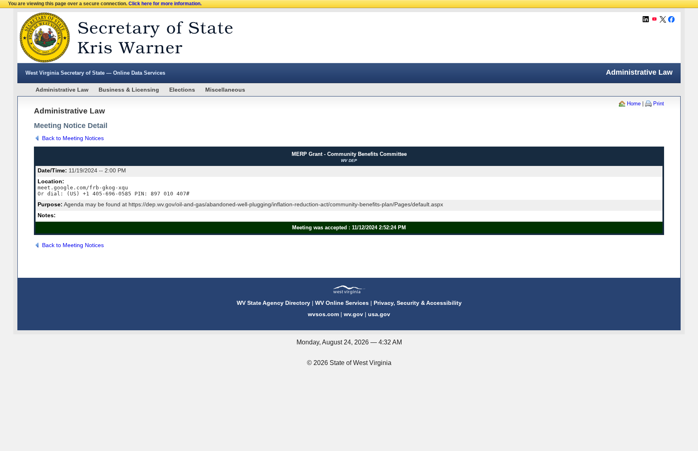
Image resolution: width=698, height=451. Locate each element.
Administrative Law (62, 89)
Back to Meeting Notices (73, 138)
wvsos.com (323, 314)
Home (634, 104)
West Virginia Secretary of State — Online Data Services (95, 73)
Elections (182, 89)
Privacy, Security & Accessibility (418, 303)
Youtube (654, 19)
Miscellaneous (225, 89)
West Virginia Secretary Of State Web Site (121, 37)
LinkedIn (646, 19)
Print (658, 104)
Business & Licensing (129, 89)
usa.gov (379, 314)
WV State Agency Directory (273, 303)
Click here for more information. (165, 3)
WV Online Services (342, 303)
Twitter (663, 19)
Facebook (671, 19)
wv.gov (353, 314)
